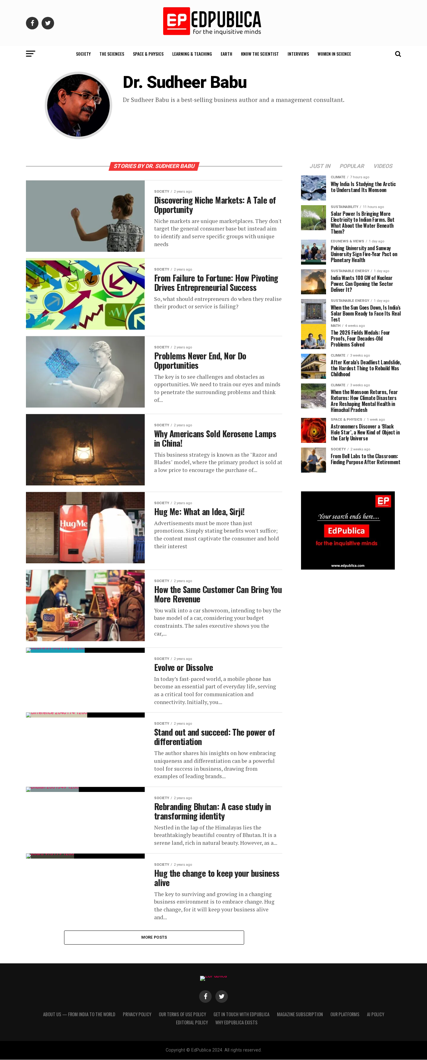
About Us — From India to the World (79, 1014)
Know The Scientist (260, 53)
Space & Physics (148, 53)
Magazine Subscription (300, 1014)
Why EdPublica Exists (236, 1022)
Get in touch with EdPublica (241, 1014)
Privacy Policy (137, 1014)
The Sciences (111, 53)
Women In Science (334, 53)
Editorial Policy (192, 1022)
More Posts (154, 937)
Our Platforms (344, 1014)
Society (83, 53)
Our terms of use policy (182, 1014)
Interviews (298, 53)
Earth (226, 53)
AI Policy (375, 1014)
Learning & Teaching (192, 53)
